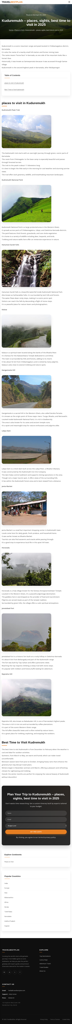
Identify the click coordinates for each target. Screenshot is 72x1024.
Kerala (6, 907)
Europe (6, 888)
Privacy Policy (44, 1019)
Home (11, 30)
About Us (42, 971)
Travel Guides (44, 967)
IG (9, 972)
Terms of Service (55, 1019)
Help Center (13, 994)
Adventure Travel (45, 963)
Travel (12, 2)
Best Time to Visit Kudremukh (14, 90)
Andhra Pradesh (9, 921)
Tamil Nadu (8, 912)
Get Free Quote (36, 831)
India (6, 883)
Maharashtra (8, 897)
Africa (6, 902)
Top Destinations (45, 956)
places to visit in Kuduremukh (14, 83)
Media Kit (11, 998)
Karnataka (7, 916)
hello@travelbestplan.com (16, 990)
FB (4, 972)
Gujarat (6, 926)
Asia (5, 893)
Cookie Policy (66, 1019)
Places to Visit (31, 15)
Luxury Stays (44, 960)
